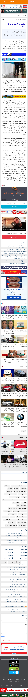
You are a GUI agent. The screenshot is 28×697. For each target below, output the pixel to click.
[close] (1, 687)
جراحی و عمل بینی (22, 525)
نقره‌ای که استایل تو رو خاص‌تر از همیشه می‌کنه (16, 249)
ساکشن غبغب (23, 488)
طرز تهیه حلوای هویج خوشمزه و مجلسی (18, 577)
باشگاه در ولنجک (16, 503)
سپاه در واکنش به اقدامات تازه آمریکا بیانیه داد (17, 579)
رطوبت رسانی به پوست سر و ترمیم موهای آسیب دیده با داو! (14, 255)
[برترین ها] (12, 2)
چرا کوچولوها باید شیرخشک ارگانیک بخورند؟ (17, 263)
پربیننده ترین (9, 562)
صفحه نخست (22, 678)
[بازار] (14, 669)
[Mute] (5, 200)
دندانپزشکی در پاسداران (21, 517)
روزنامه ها (23, 549)
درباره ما (5, 678)
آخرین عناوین (23, 562)
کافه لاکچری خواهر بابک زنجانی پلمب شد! (17, 574)
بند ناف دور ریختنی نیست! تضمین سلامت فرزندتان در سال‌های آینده (15, 261)
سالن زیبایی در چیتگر (12, 514)
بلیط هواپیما (13, 486)
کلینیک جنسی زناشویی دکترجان (19, 511)
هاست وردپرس (6, 517)
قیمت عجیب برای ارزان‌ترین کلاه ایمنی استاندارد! (16, 594)
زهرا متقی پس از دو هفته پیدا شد (19, 565)
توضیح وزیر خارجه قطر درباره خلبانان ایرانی (17, 591)
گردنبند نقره (10, 488)
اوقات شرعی (22, 558)
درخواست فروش (14, 207)
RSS (10, 681)
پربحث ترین (3, 562)
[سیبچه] (14, 662)
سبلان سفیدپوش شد (21, 538)
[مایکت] (14, 673)
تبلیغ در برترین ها (11, 679)
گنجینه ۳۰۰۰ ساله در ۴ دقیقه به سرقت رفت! (17, 604)
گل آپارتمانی (23, 503)
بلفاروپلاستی (7, 486)
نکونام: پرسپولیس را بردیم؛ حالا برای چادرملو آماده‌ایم (16, 567)
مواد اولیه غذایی (23, 500)
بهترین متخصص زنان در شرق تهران (19, 520)
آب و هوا (10, 552)
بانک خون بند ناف (11, 522)
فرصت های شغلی (19, 679)
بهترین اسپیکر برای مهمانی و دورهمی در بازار (17, 246)
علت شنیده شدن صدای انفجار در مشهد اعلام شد (16, 582)
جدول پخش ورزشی (8, 558)
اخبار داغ (17, 562)
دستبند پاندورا (9, 491)
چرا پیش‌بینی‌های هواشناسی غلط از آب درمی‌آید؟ (15, 535)
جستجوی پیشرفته (15, 681)
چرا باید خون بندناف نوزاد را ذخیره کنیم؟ (18, 247)
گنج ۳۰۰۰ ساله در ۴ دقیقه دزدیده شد (18, 584)
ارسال (3, 636)
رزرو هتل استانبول (14, 500)
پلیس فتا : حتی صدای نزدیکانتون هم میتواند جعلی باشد (15, 251)
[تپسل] (2, 185)
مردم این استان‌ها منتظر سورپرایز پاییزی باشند (15, 540)
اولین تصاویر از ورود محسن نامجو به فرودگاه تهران (16, 601)
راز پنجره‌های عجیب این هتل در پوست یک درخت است (15, 606)
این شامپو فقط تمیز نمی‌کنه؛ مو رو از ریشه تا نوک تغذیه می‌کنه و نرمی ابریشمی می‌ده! (15, 257)
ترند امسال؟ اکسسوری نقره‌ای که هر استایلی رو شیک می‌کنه (14, 253)
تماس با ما (25, 679)
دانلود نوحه (13, 517)
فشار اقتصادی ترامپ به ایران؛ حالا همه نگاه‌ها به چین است (14, 599)
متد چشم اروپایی (5, 500)
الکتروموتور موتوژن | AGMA (11, 525)
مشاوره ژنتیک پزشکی (7, 511)
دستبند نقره (16, 488)
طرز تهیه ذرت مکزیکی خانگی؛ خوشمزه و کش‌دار (16, 596)
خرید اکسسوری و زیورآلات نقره (20, 491)
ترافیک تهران (22, 555)
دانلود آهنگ (23, 497)
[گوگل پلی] (14, 665)
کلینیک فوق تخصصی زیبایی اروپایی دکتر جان (17, 508)
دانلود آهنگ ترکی (6, 520)
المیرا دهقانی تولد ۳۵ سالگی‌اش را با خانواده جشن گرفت (14, 572)
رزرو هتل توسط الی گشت (14, 497)
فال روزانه (10, 555)
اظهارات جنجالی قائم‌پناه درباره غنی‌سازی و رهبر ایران (15, 589)
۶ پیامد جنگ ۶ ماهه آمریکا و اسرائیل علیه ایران (17, 611)
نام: (26, 619)
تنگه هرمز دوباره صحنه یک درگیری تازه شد (17, 569)
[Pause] (3, 200)
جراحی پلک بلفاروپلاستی (21, 505)
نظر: (26, 624)
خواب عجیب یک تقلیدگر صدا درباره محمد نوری (16, 609)
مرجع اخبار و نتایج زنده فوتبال (11, 494)
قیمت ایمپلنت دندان (22, 486)
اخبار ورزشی (11, 678)
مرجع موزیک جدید (22, 494)
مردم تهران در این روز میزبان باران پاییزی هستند (15, 533)
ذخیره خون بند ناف (22, 514)
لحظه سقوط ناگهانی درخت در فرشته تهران (17, 586)
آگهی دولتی (4, 679)
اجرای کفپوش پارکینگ (21, 522)
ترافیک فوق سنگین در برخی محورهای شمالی (16, 542)
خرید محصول (14, 237)
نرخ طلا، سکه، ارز (8, 549)
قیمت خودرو (22, 552)
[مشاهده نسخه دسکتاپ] (2, 2)
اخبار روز (16, 678)
